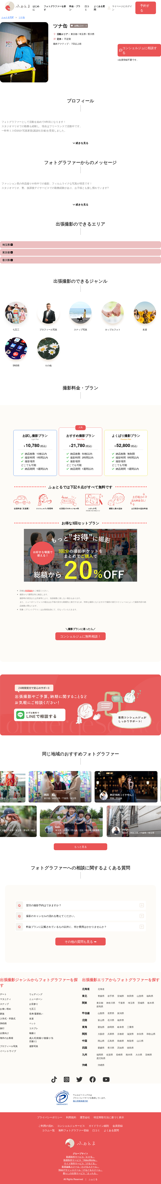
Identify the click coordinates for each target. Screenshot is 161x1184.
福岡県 (100, 1054)
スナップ (4, 1003)
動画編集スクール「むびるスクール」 (80, 1166)
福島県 (150, 995)
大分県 (139, 1054)
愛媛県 (101, 1047)
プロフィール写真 (9, 1046)
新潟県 (120, 1013)
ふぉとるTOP (7, 17)
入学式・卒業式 (7, 1018)
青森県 (101, 995)
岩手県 (111, 995)
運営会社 (85, 1117)
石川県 (111, 1020)
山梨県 (101, 1013)
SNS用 (3, 1023)
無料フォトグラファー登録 (73, 1130)
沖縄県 (101, 1064)
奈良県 (140, 1033)
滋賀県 (130, 1033)
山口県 (140, 1040)
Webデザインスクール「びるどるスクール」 (80, 1169)
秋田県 (130, 995)
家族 (2, 1013)
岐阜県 (120, 1026)
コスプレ (33, 1028)
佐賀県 (109, 1054)
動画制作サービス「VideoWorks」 (80, 1160)
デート (3, 994)
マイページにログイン (122, 8)
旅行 (2, 1028)
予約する (145, 7)
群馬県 (100, 1006)
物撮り (32, 1033)
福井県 (120, 1020)
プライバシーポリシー (49, 1117)
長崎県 (119, 1054)
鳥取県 (130, 1040)
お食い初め (5, 1008)
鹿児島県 (101, 1058)
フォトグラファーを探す (55, 8)
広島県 (111, 1040)
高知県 (120, 1047)
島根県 (120, 1040)
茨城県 (141, 1002)
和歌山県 (151, 1033)
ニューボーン (35, 999)
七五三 (32, 1008)
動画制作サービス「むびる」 (80, 1156)
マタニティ (5, 999)
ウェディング (35, 994)
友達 (31, 1018)
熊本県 (129, 1054)
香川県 (6, 260)
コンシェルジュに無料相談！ (80, 636)
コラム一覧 (48, 1130)
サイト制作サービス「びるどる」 (80, 1163)
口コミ (87, 8)
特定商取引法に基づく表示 (109, 1117)
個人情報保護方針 (80, 1100)
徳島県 (130, 1047)
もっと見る (80, 846)
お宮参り (33, 1003)
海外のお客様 (6, 1037)
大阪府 (101, 1033)
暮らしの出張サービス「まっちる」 (80, 1173)
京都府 (120, 1033)
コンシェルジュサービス (71, 1125)
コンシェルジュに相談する (139, 50)
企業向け (4, 1033)
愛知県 (101, 1026)
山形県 (140, 995)
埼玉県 (6, 244)
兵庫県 (111, 1033)
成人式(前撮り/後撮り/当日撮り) (41, 1039)
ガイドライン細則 (99, 1125)
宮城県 (120, 995)
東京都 (6, 252)
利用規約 (29, 590)
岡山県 (101, 1040)
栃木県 (150, 1002)
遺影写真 (33, 1046)
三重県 (130, 1026)
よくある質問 (99, 8)
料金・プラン (74, 8)
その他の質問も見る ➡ (81, 941)
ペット (32, 1023)
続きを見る (81, 143)
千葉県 (121, 1002)
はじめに (36, 8)
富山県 (101, 1020)
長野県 (111, 1013)
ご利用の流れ (45, 1125)
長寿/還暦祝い (36, 1013)
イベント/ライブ (8, 1050)
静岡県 (111, 1026)
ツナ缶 (22, 17)
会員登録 (118, 1125)
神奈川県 (110, 1002)
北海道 (101, 988)
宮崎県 (148, 1054)
